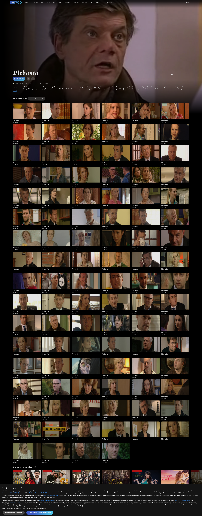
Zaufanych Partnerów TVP (17, 502)
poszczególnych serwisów (51, 495)
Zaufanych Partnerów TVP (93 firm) (39, 493)
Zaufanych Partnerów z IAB (182, 500)
